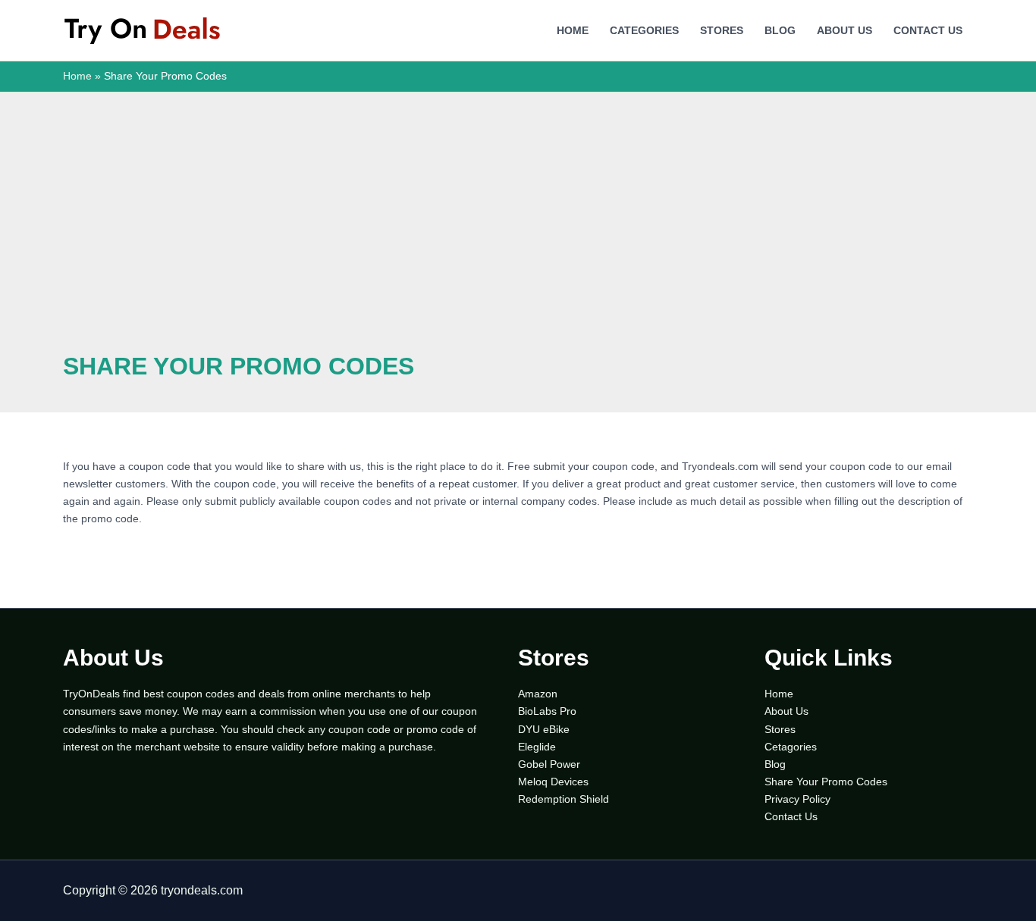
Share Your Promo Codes (825, 781)
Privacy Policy (797, 799)
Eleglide (537, 747)
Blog (780, 30)
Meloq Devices (553, 781)
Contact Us (927, 30)
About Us (844, 30)
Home (573, 30)
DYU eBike (544, 729)
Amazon (537, 694)
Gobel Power (549, 764)
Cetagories (790, 747)
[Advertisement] (518, 238)
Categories (644, 30)
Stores (721, 30)
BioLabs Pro (547, 711)
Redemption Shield (563, 799)
